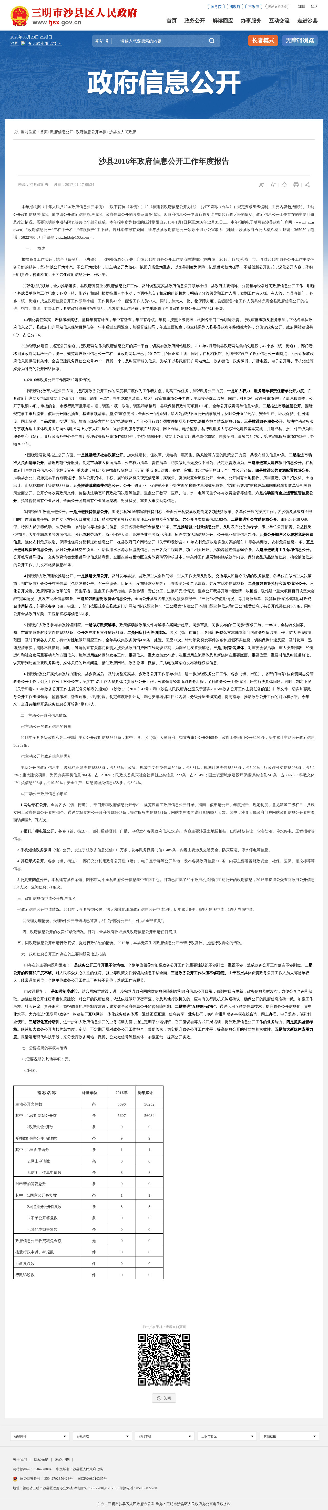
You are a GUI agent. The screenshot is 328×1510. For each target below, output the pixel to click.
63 (31, 406)
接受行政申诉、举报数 (34, 1252)
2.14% (199, 775)
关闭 (167, 1398)
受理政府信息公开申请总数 (36, 1138)
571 (49, 887)
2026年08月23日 (25, 37)
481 (160, 812)
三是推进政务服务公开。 (265, 421)
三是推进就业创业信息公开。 (198, 527)
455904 (151, 436)
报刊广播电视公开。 (41, 831)
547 (253, 436)
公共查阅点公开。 (36, 880)
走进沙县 (307, 20)
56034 (149, 1116)
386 (62, 485)
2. (25, 455)
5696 (113, 737)
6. (25, 674)
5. (25, 625)
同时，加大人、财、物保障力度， (189, 301)
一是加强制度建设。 (64, 991)
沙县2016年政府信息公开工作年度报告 (164, 161)
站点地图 (62, 1459)
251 (173, 831)
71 (112, 406)
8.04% (135, 783)
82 (253, 406)
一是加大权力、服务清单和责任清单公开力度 (265, 391)
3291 (257, 737)
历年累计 (145, 1093)
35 (209, 436)
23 (238, 584)
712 (218, 861)
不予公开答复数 (44, 1218)
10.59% (56, 783)
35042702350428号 (59, 1478)
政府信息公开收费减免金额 (38, 1241)
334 (16, 887)
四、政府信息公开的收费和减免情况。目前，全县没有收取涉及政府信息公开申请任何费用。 (101, 932)
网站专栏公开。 (37, 805)
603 (36, 783)
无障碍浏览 (300, 40)
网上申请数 (40, 1161)
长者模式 (263, 40)
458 (116, 783)
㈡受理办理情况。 (38, 921)
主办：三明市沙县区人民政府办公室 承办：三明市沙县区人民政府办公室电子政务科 (164, 1504)
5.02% (255, 768)
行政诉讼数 (25, 1275)
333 (98, 768)
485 (169, 850)
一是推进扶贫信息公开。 (90, 512)
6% (37, 335)
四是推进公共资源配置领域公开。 (284, 470)
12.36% (105, 775)
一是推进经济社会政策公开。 (102, 455)
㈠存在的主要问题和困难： (47, 965)
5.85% (119, 768)
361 (82, 614)
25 (296, 542)
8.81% (194, 768)
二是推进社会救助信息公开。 (256, 519)
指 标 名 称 (46, 1093)
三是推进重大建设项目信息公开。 (276, 463)
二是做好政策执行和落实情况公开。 (279, 584)
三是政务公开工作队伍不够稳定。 (200, 973)
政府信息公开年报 (91, 132)
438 (143, 640)
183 (220, 519)
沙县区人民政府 (122, 132)
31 (217, 222)
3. (25, 512)
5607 (118, 812)
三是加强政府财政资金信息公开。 (106, 599)
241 (270, 775)
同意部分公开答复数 (45, 1207)
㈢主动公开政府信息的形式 (44, 794)
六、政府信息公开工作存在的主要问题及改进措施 (63, 954)
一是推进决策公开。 (94, 576)
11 (175, 640)
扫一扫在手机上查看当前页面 (164, 1327)
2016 (167, 222)
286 (234, 768)
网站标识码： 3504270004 (32, 1469)
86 (65, 565)
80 (212, 812)
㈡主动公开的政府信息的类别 (46, 756)
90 (242, 550)
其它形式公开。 (34, 861)
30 (116, 361)
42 (115, 301)
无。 (68, 1059)
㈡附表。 (32, 1070)
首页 (172, 20)
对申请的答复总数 (30, 1184)
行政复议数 (25, 1264)
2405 (210, 737)
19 (233, 259)
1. (25, 391)
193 (202, 406)
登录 (314, 6)
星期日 (46, 37)
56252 (18, 745)
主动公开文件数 (28, 1104)
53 (150, 301)
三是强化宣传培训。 (46, 1022)
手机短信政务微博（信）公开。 (47, 850)
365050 (300, 230)
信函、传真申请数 (46, 1172)
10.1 (116, 850)
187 (88, 704)
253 (66, 633)
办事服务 (251, 20)
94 (245, 470)
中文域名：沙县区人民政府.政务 (80, 1469)
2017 (152, 354)
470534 (123, 436)
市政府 (253, 7)
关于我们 (20, 1459)
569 (293, 606)
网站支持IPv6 (277, 6)
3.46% (290, 775)
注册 (301, 6)
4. (25, 576)
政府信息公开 (61, 132)
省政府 (235, 7)
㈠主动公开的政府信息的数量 (46, 726)
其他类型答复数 (44, 1229)
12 (209, 222)
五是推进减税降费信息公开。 (98, 485)
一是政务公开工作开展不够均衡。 (99, 965)
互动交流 (279, 20)
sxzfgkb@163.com (73, 237)
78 (92, 406)
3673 (21, 444)
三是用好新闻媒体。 (230, 648)
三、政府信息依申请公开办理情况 (46, 898)
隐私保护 (41, 1459)
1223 (178, 775)
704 (84, 775)
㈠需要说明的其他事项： (43, 1059)
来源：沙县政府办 (33, 184)
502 (174, 768)
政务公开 (194, 20)
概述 (41, 248)
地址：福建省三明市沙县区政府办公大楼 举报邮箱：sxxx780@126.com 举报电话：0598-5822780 (85, 1488)
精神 (32, 267)
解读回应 (223, 20)
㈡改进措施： (35, 991)
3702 (298, 436)
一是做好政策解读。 (102, 625)
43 (143, 689)
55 (67, 599)
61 (234, 421)
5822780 (28, 237)
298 (295, 768)
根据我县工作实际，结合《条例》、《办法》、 (62, 259)
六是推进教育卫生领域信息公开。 (284, 550)
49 (96, 361)
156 (162, 527)
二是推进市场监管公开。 (284, 406)
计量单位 (89, 1093)
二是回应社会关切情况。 (148, 633)
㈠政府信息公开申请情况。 (40, 909)
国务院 (216, 7)
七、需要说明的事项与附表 (44, 1048)
